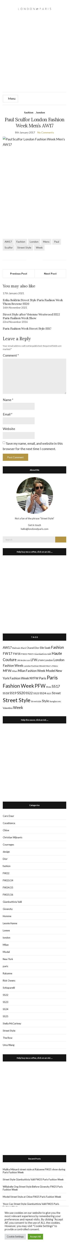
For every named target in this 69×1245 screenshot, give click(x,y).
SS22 (29, 693)
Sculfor (9, 247)
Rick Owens (9, 980)
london (40, 112)
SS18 (6, 693)
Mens (46, 241)
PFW (40, 686)
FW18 (17, 653)
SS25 (49, 693)
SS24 (43, 693)
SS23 (36, 693)
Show (48, 687)
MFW (7, 671)
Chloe (6, 830)
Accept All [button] (35, 1236)
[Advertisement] (34, 56)
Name (8, 400)
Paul (56, 241)
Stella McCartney (12, 1023)
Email (7, 414)
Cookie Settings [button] (15, 1236)
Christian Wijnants (12, 837)
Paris (42, 678)
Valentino (8, 708)
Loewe (6, 930)
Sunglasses (55, 701)
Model (50, 671)
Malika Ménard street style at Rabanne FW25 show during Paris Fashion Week (34, 1171)
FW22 (24, 654)
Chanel (30, 647)
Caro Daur (8, 815)
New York (8, 959)
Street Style (24, 247)
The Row (7, 1037)
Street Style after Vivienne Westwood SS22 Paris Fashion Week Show (31, 316)
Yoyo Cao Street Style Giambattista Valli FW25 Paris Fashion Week (31, 1205)
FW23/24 (8, 880)
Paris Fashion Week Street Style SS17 (27, 328)
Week (39, 247)
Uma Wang (8, 1044)
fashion (28, 112)
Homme (7, 916)
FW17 (7, 653)
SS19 (13, 693)
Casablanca (9, 823)
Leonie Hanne (10, 923)
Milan (14, 671)
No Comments (45, 132)
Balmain (16, 648)
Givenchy (8, 909)
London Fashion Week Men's (38, 666)
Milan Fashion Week (31, 671)
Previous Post (18, 273)
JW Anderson (23, 660)
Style (45, 701)
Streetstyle (36, 701)
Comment (11, 355)
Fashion (20, 241)
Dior (36, 647)
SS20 (21, 693)
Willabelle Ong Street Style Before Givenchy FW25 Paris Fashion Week (33, 1188)
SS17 (56, 686)
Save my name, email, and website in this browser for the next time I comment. (33, 446)
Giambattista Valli (42, 654)
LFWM (41, 660)
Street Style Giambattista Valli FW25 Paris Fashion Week (33, 1179)
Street (56, 693)
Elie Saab (45, 647)
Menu (11, 98)
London (34, 241)
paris (5, 966)
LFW (34, 660)
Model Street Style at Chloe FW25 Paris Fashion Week (32, 1196)
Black (23, 648)
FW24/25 (8, 887)
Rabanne (7, 973)
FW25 (31, 654)
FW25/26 (8, 894)
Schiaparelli (9, 987)
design (6, 851)
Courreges (8, 844)
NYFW (34, 678)
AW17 (8, 241)
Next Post (50, 273)
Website (9, 429)
